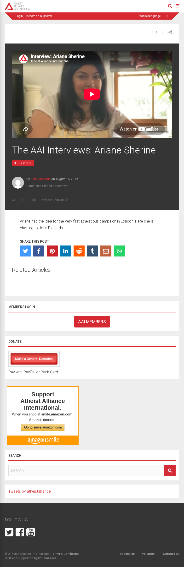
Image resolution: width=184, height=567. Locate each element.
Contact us (171, 554)
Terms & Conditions (65, 554)
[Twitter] (25, 250)
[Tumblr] (92, 250)
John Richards (40, 179)
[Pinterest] (52, 250)
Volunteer (149, 554)
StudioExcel (47, 558)
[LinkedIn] (65, 250)
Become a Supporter (39, 16)
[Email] (105, 250)
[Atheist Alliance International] (18, 9)
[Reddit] (79, 250)
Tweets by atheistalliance (29, 491)
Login (19, 16)
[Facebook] (38, 250)
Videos (28, 163)
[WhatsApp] (119, 250)
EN (166, 16)
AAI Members (92, 321)
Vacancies (127, 554)
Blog (16, 163)
